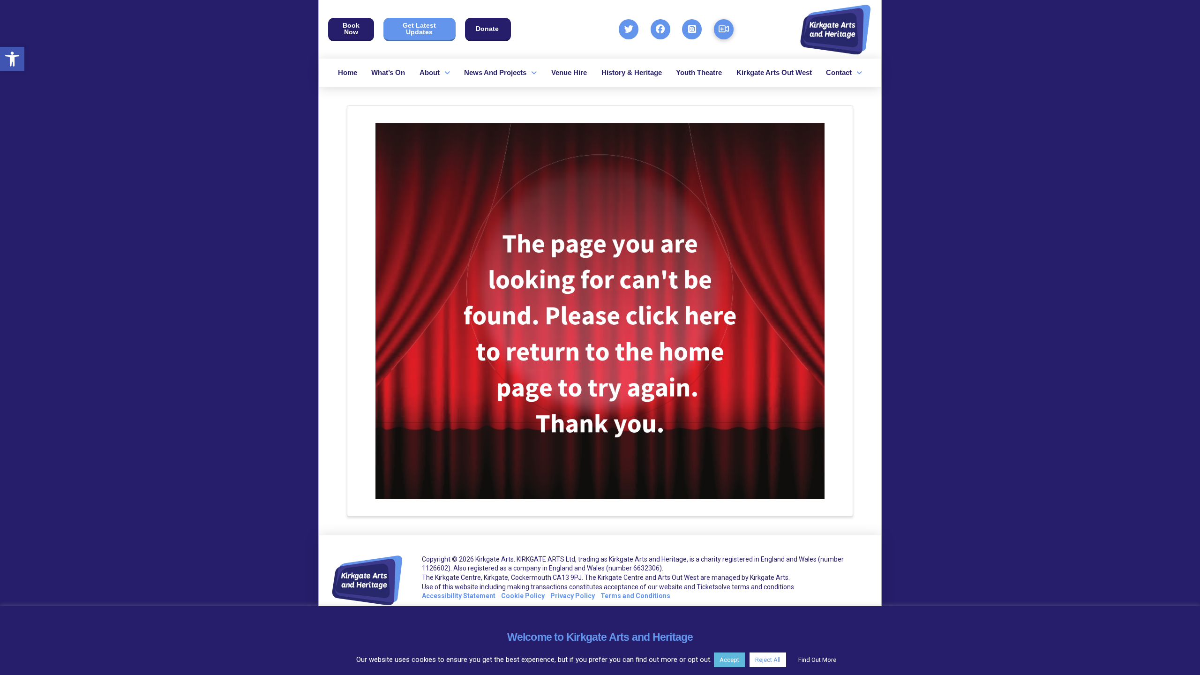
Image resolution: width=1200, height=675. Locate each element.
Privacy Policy (572, 596)
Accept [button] (729, 659)
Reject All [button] (767, 659)
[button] (12, 59)
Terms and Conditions (635, 596)
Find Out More (817, 659)
